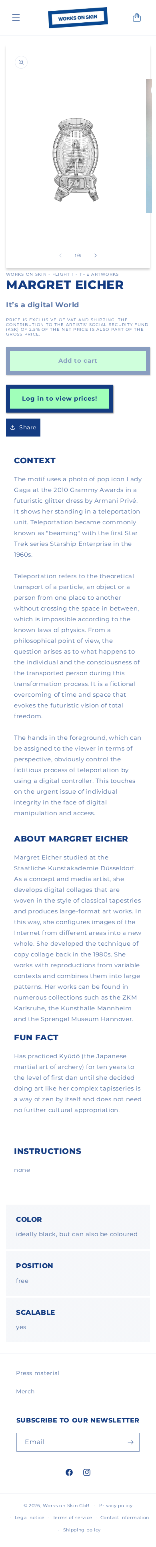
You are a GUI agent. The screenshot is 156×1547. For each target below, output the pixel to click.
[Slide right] (95, 255)
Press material (38, 1373)
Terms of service (72, 1517)
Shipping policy (82, 1530)
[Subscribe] (130, 1442)
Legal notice (30, 1517)
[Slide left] (60, 255)
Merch (25, 1391)
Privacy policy (116, 1505)
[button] (16, 17)
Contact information (124, 1517)
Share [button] (27, 427)
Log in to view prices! (59, 398)
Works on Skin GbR (66, 1505)
